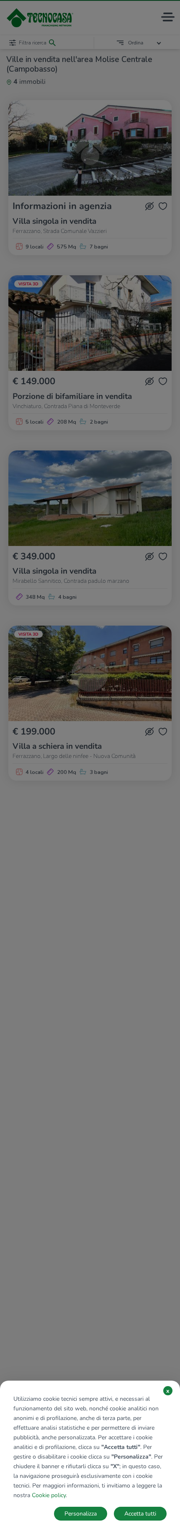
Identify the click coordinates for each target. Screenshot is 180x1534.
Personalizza (80, 1514)
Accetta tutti (140, 1514)
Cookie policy (49, 1495)
